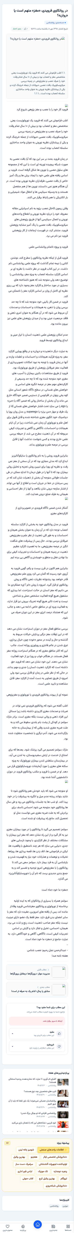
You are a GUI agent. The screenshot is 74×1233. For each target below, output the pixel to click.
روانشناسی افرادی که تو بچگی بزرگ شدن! (38, 1113)
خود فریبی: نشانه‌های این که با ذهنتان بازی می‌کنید (34, 1123)
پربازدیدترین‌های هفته (58, 1073)
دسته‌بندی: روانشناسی (55, 22)
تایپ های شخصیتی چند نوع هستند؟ (40, 1091)
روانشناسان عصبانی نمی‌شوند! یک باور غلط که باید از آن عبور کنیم (32, 1102)
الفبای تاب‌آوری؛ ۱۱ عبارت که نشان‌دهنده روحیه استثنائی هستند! (32, 1081)
